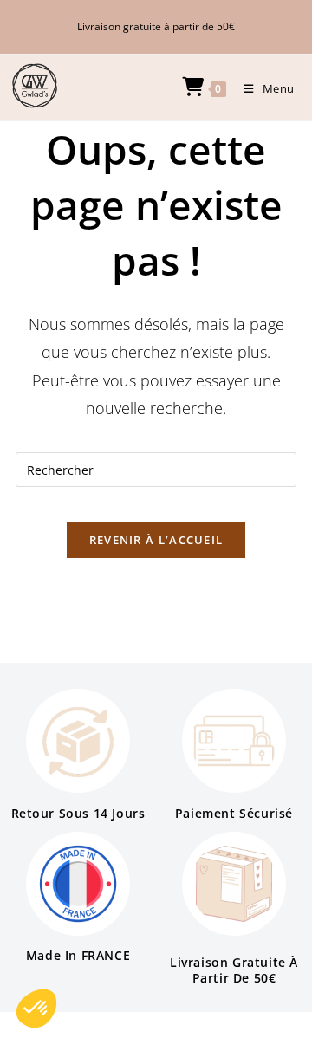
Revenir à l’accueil (156, 540)
